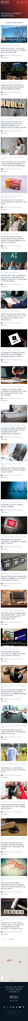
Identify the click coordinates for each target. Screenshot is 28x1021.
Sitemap (23, 1014)
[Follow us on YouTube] (20, 1007)
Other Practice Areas (21, 536)
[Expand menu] (25, 2)
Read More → (4, 57)
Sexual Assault (19, 502)
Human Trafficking (22, 425)
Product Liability (21, 801)
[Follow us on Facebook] (10, 1007)
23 (9, 939)
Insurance (18, 311)
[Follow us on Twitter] (7, 1007)
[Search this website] (18, 2)
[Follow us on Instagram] (16, 1007)
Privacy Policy (10, 1014)
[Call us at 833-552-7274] (22, 2)
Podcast (19, 119)
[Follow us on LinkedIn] (13, 1007)
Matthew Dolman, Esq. (16, 55)
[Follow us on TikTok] (4, 1007)
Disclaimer (5, 1014)
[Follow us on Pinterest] (23, 1007)
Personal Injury (19, 386)
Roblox (18, 45)
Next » (12, 939)
